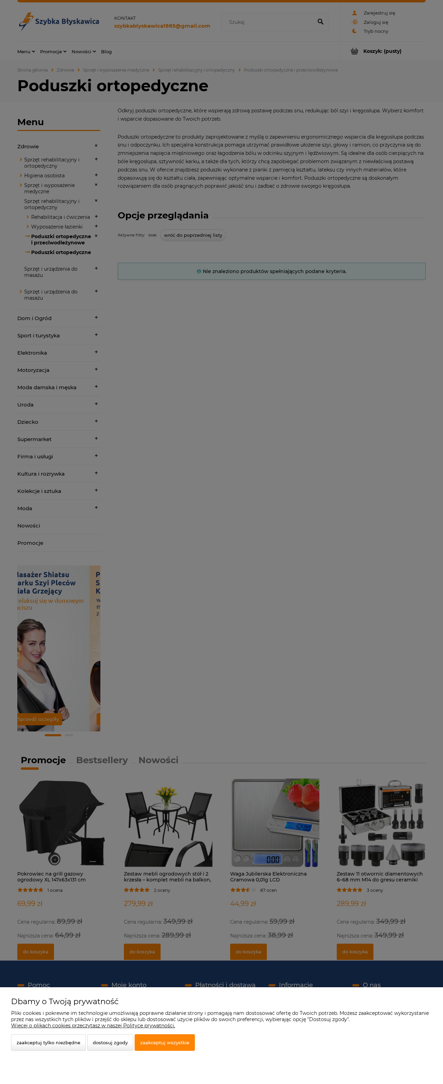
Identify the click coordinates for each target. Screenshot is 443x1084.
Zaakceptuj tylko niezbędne (48, 1042)
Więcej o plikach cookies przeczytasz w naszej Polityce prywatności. (93, 1025)
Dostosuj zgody (110, 1042)
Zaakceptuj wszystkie (164, 1042)
